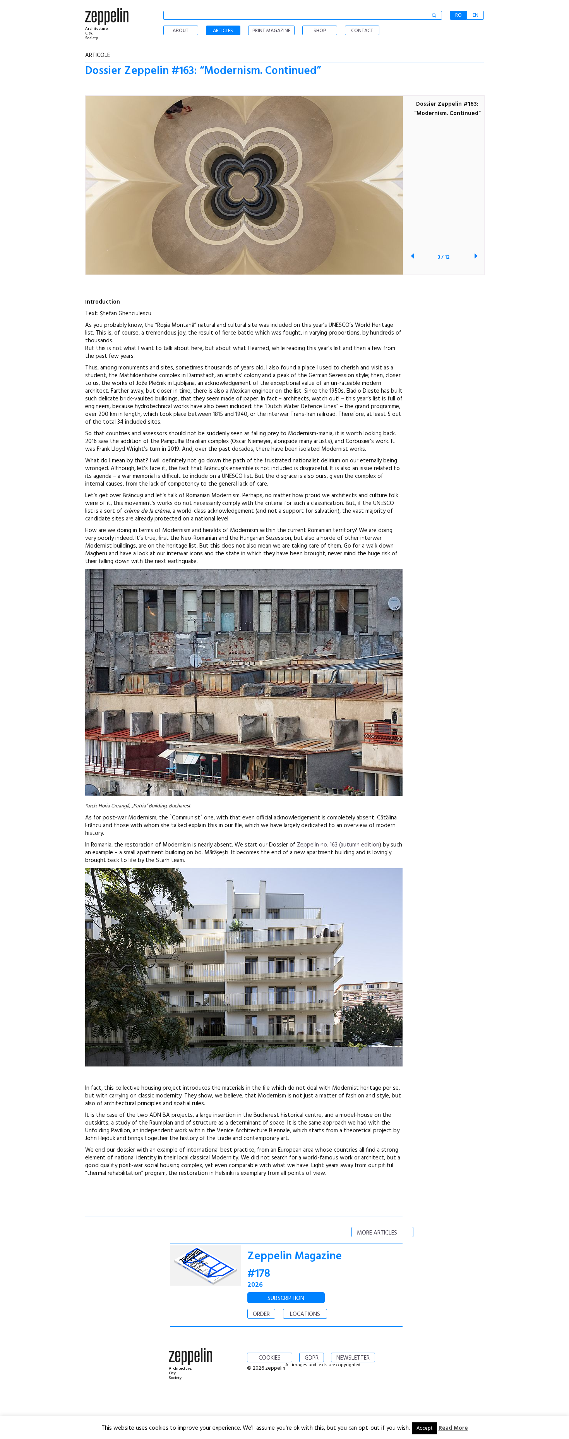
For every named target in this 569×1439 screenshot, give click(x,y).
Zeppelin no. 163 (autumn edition (338, 845)
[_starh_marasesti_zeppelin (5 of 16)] (244, 1065)
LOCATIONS (305, 1314)
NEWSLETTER (353, 1358)
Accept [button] (424, 1428)
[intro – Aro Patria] (244, 794)
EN (475, 15)
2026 (255, 1285)
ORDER (261, 1314)
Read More (453, 1428)
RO (458, 15)
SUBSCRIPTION (285, 1298)
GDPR (312, 1358)
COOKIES (270, 1358)
